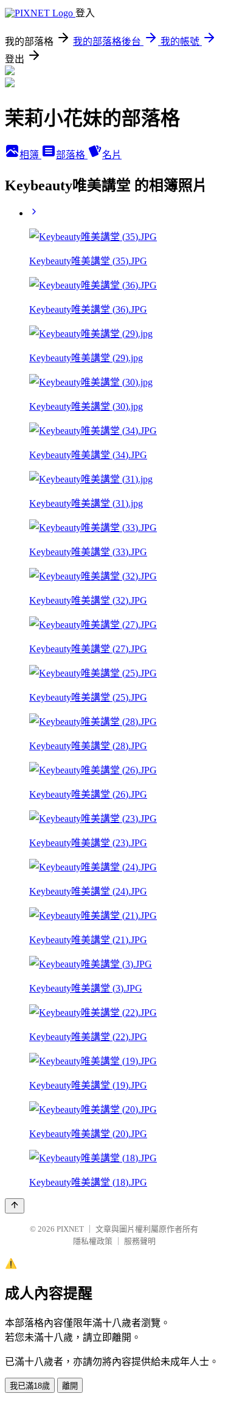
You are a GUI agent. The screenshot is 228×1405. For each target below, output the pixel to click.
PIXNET (70, 1228)
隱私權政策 (92, 1241)
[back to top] (14, 1205)
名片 (112, 155)
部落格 (72, 155)
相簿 (30, 155)
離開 (70, 1385)
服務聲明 (140, 1241)
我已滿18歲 (30, 1385)
